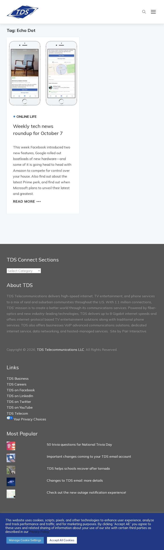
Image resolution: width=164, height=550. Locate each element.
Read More (24, 201)
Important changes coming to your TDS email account (89, 456)
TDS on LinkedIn (20, 396)
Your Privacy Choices (29, 419)
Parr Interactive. (134, 331)
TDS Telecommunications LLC (60, 349)
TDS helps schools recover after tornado (78, 468)
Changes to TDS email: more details (75, 480)
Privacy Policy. (39, 532)
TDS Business (18, 378)
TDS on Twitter (19, 401)
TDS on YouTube (20, 407)
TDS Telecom (17, 413)
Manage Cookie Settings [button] (25, 540)
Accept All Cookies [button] (62, 540)
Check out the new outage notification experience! (86, 492)
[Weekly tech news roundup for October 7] (43, 73)
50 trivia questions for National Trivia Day (79, 444)
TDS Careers (16, 384)
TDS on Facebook (21, 390)
